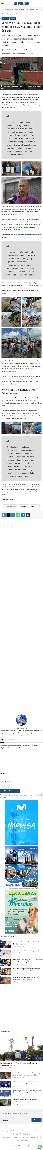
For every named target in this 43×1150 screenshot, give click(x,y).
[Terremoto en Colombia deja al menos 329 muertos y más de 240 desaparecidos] (5, 1075)
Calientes (5, 18)
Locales (16, 14)
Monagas (9, 14)
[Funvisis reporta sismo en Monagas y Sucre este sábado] (5, 953)
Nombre (3, 773)
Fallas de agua (11, 506)
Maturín (35, 506)
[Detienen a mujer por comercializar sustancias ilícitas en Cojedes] (5, 1084)
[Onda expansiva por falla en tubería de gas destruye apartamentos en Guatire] (5, 971)
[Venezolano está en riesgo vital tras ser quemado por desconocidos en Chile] (5, 980)
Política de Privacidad (18, 1137)
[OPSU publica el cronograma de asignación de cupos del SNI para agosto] (5, 962)
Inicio (4, 14)
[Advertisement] (21, 616)
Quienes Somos (36, 1137)
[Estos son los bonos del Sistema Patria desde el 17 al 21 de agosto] (5, 944)
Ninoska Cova (8, 50)
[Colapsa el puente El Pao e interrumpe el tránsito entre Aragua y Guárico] (5, 1102)
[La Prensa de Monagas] (22, 3)
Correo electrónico (6, 782)
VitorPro (26, 1140)
